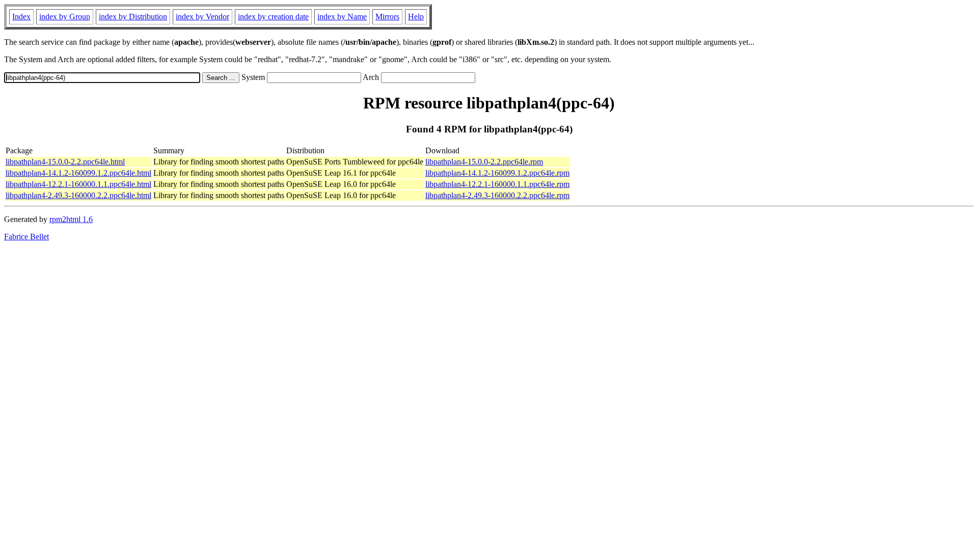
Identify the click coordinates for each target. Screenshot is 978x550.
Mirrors (387, 16)
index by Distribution (133, 16)
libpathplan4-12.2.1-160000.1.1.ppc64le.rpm (497, 184)
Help (416, 16)
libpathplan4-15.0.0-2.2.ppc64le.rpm (484, 161)
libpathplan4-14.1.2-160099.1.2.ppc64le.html (78, 173)
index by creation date (273, 16)
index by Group (64, 16)
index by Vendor (202, 16)
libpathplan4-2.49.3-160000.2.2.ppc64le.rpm (497, 195)
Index (21, 16)
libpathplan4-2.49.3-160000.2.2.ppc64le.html (78, 195)
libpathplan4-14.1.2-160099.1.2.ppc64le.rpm (497, 173)
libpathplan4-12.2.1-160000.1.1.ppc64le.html (78, 184)
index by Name (342, 16)
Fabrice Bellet (26, 236)
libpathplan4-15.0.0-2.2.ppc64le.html (65, 161)
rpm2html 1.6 (71, 219)
